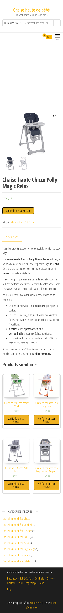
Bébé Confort (26, 578)
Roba (41, 583)
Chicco (50, 578)
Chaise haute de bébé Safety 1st (17, 561)
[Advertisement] (31, 75)
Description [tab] (12, 237)
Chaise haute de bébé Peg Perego (18, 549)
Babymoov (12, 578)
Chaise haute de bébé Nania (15, 543)
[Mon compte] (38, 36)
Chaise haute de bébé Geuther (17, 531)
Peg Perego (31, 583)
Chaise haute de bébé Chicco (22, 222)
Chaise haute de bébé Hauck (15, 537)
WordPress (35, 603)
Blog (9, 589)
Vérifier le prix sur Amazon (18, 211)
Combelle (39, 578)
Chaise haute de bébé (31, 10)
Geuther (11, 583)
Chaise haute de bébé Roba (15, 555)
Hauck (20, 583)
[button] (55, 116)
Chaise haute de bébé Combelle (17, 525)
